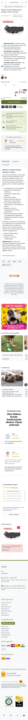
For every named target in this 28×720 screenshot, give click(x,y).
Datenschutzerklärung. (15, 687)
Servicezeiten (4, 637)
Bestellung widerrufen (8, 623)
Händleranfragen (5, 633)
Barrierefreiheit (5, 615)
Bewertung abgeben (14, 514)
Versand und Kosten (6, 602)
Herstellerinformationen (8, 255)
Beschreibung (5, 161)
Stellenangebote (5, 628)
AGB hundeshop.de (6, 606)
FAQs (2, 571)
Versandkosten (24, 98)
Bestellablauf (4, 573)
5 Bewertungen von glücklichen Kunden (18, 15)
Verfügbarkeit (15, 161)
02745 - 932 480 (10, 578)
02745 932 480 (9, 122)
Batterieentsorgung (6, 611)
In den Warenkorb (14, 101)
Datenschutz (4, 604)
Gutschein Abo (5, 630)
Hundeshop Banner (6, 635)
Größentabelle (23, 82)
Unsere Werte (4, 626)
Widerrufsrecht (5, 609)
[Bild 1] (14, 29)
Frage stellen (7, 264)
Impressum (4, 613)
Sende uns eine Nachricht (14, 586)
